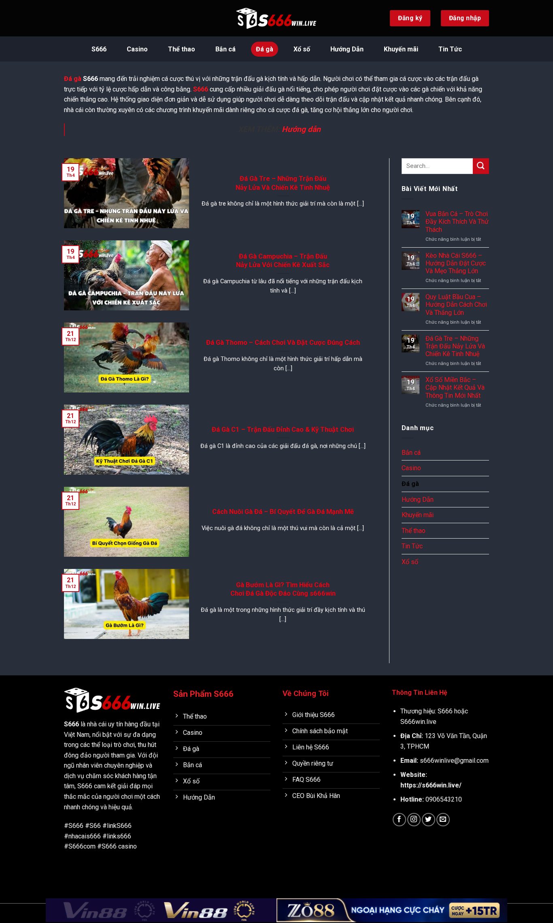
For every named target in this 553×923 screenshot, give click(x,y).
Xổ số (302, 49)
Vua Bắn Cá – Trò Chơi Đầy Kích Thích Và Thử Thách (457, 221)
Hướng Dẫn (347, 49)
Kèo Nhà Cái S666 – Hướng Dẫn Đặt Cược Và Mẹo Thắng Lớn (455, 263)
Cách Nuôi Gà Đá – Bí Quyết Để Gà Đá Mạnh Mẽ (283, 512)
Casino (137, 49)
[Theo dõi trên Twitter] (428, 819)
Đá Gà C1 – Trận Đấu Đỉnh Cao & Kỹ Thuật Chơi (283, 429)
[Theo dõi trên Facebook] (399, 819)
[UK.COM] (276, 18)
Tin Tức (450, 49)
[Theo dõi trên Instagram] (414, 819)
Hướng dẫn (301, 129)
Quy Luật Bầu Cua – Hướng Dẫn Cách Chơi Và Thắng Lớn (456, 304)
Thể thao (181, 49)
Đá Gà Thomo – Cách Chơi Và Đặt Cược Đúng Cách (283, 342)
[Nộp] (481, 166)
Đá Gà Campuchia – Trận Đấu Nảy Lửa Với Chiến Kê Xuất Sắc (283, 260)
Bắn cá (225, 49)
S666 (98, 49)
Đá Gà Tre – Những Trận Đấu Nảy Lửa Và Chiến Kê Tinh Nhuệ (283, 183)
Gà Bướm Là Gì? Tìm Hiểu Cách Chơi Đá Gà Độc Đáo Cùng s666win (283, 589)
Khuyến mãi (401, 49)
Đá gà (264, 49)
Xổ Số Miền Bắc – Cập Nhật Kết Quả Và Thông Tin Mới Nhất (455, 387)
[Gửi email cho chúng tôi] (443, 819)
